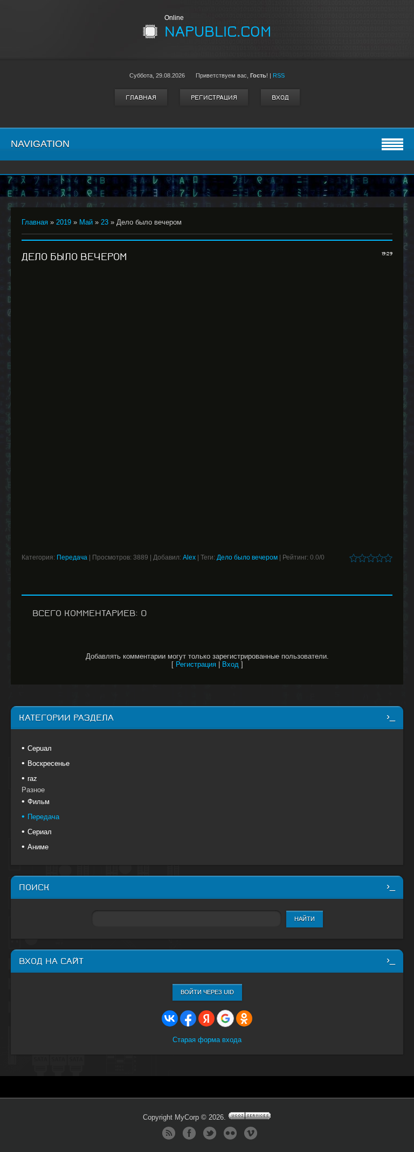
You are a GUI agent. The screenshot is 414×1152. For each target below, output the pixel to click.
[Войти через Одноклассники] (244, 1018)
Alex (189, 557)
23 (104, 222)
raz (32, 778)
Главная (141, 97)
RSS (279, 75)
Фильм (38, 802)
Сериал (39, 832)
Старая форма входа (207, 1040)
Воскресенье (48, 763)
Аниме (38, 847)
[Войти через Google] (225, 1018)
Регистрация (214, 97)
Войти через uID (207, 992)
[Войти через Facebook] (188, 1018)
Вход (280, 97)
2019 (63, 222)
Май (86, 222)
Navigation (40, 143)
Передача (72, 557)
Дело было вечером (247, 557)
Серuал (39, 748)
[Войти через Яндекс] (206, 1018)
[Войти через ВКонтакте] (170, 1018)
